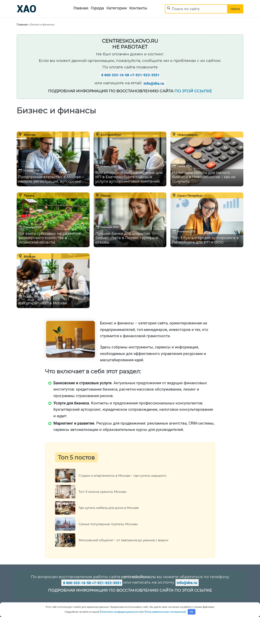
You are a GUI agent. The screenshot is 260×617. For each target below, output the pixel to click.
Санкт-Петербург (190, 195)
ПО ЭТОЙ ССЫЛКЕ (193, 91)
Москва (29, 134)
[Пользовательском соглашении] (165, 611)
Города (97, 8)
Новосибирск (187, 134)
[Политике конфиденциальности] (121, 611)
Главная (80, 8)
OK (191, 611)
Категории (116, 8)
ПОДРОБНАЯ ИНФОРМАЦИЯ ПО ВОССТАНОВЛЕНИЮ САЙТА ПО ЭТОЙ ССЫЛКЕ (130, 590)
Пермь (105, 195)
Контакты (138, 8)
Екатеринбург (110, 134)
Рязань (29, 195)
